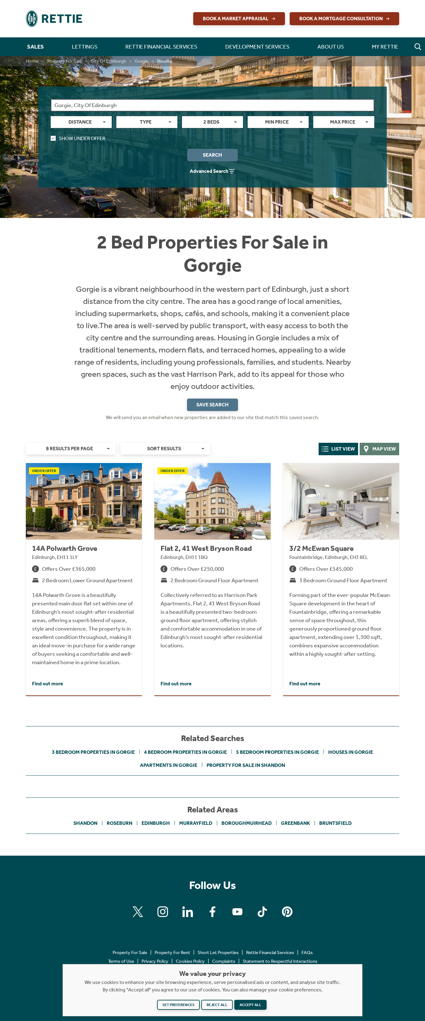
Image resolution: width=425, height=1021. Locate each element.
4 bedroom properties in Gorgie (185, 752)
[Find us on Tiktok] (262, 911)
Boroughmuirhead (247, 823)
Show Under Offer (82, 138)
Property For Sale (64, 61)
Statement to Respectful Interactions (280, 961)
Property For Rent (172, 952)
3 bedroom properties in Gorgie (93, 752)
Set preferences (178, 1005)
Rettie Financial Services (270, 952)
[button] (418, 46)
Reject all (217, 1005)
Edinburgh (156, 823)
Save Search (212, 405)
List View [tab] (343, 449)
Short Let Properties (218, 952)
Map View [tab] (384, 449)
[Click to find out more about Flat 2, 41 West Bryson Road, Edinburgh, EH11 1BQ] (212, 579)
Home (32, 61)
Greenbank (295, 823)
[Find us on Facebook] (212, 911)
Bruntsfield (335, 823)
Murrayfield (195, 823)
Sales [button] (35, 46)
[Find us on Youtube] (237, 911)
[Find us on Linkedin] (187, 911)
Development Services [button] (257, 46)
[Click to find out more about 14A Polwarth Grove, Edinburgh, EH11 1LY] (84, 579)
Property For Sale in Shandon (246, 765)
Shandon (85, 823)
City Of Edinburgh (108, 61)
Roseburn (119, 823)
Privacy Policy (155, 961)
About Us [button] (330, 46)
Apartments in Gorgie (168, 765)
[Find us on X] (138, 911)
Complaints (223, 961)
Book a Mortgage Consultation (341, 18)
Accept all (250, 1005)
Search (212, 155)
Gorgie (141, 61)
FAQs (307, 952)
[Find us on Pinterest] (287, 911)
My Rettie (385, 46)
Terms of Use (121, 961)
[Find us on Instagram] (162, 911)
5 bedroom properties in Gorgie (277, 752)
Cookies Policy (190, 961)
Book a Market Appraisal (236, 18)
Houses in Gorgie (350, 752)
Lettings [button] (84, 46)
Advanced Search (209, 171)
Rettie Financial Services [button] (161, 46)
